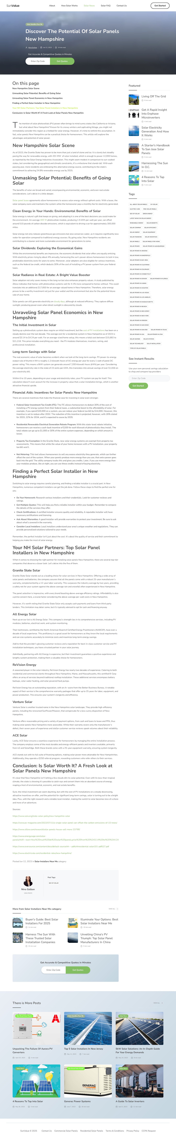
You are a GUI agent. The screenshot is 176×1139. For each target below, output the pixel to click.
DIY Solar (153, 204)
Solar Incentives (151, 237)
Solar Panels (134, 241)
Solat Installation (153, 344)
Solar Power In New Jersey (139, 311)
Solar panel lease (21, 200)
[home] (13, 5)
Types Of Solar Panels (138, 348)
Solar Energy (135, 232)
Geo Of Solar (53, 883)
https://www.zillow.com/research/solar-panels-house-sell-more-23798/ (46, 829)
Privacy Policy (133, 1130)
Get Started (160, 5)
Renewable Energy (136, 223)
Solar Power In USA (137, 334)
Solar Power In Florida (159, 279)
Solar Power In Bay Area (139, 260)
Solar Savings (135, 339)
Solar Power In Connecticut (140, 274)
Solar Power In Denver (138, 279)
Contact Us (122, 5)
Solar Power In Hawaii (138, 283)
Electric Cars (135, 209)
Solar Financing (136, 237)
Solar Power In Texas (159, 330)
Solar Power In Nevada (138, 306)
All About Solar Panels (138, 204)
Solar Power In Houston (139, 288)
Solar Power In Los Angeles (140, 297)
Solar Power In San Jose (139, 330)
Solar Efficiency (150, 228)
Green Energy (148, 214)
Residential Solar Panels (91, 1130)
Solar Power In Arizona (138, 251)
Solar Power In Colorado (139, 269)
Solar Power (135, 246)
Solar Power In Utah (155, 334)
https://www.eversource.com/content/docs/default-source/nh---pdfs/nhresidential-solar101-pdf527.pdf (61, 846)
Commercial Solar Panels (66, 1130)
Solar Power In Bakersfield (140, 255)
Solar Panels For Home (151, 241)
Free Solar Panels (149, 209)
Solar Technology (137, 344)
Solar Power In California (139, 265)
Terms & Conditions (115, 1130)
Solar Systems (148, 339)
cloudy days (59, 301)
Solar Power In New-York (139, 316)
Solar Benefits (152, 223)
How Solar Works (69, 5)
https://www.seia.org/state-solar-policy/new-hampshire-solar (41, 816)
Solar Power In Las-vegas (139, 293)
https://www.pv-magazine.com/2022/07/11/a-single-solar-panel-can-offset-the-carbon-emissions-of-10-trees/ (65, 822)
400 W (43, 220)
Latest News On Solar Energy (140, 218)
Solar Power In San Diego (139, 325)
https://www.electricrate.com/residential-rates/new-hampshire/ (42, 853)
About (52, 5)
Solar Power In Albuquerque (153, 246)
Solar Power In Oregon (138, 320)
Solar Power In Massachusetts (141, 302)
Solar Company (135, 228)
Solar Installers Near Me (34, 24)
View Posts (28, 893)
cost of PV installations (93, 330)
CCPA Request (149, 1130)
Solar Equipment (149, 232)
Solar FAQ (105, 5)
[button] (89, 5)
